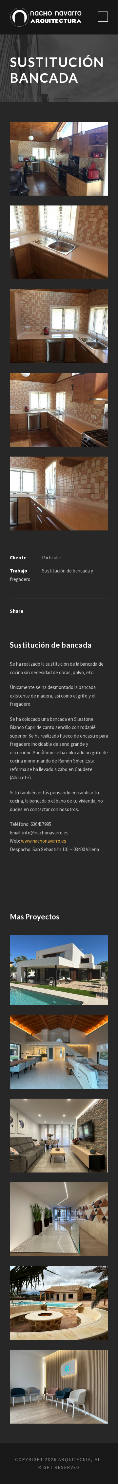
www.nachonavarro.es (43, 841)
